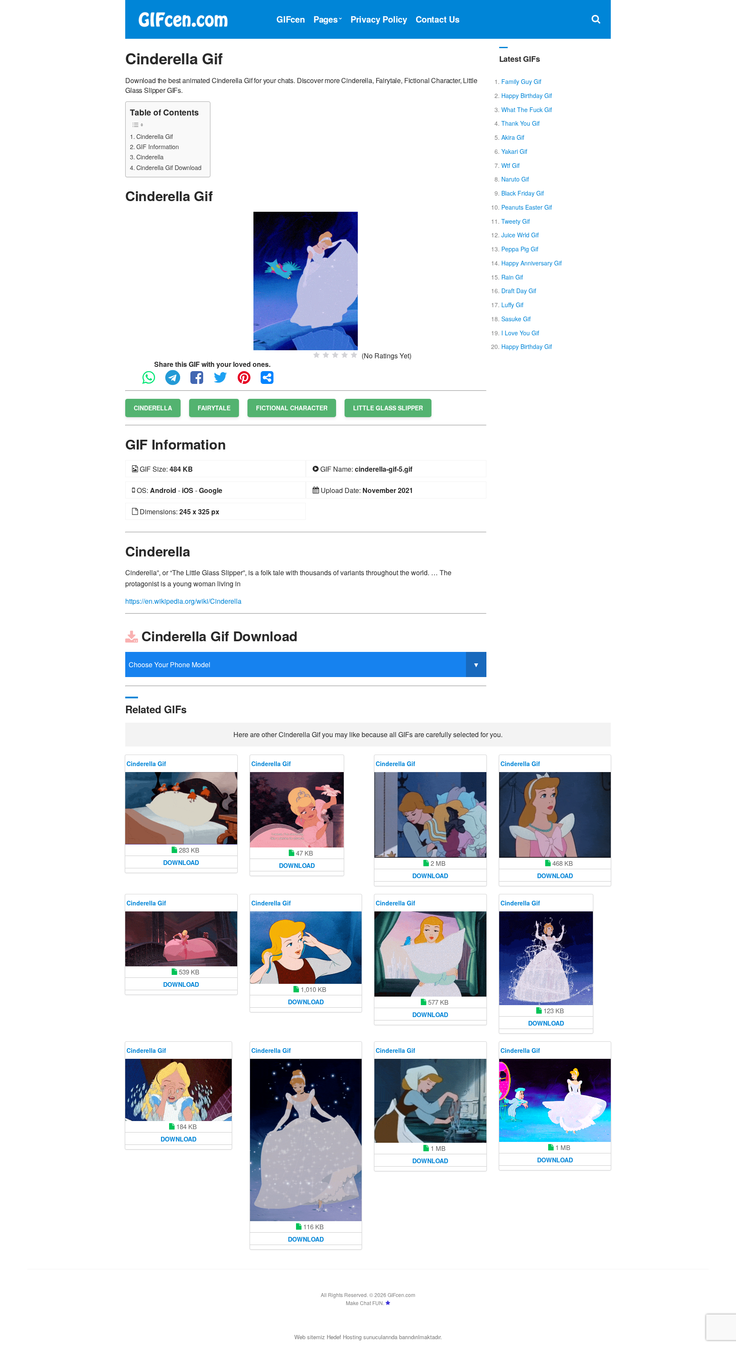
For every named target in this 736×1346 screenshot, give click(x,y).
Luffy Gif (512, 304)
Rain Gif (512, 277)
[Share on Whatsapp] (153, 381)
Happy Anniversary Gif (531, 263)
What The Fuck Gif (526, 109)
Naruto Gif (515, 179)
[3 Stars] (335, 355)
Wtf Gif (510, 165)
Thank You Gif (520, 123)
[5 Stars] (354, 355)
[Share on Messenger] (271, 381)
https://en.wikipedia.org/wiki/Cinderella (183, 601)
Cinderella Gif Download (168, 167)
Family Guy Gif (521, 81)
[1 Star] (316, 355)
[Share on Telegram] (177, 381)
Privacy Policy (379, 19)
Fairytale (214, 408)
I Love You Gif (520, 333)
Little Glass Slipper (388, 408)
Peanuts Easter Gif (526, 207)
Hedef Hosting (344, 1337)
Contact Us (438, 19)
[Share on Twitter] (224, 381)
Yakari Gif (514, 151)
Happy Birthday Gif (526, 95)
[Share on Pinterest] (248, 381)
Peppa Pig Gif (519, 249)
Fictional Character (292, 408)
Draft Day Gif (518, 290)
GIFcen (290, 19)
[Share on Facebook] (201, 381)
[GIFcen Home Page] (183, 18)
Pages (325, 19)
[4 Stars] (344, 355)
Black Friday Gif (522, 193)
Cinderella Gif (154, 136)
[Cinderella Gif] (305, 280)
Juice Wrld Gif (520, 235)
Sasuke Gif (516, 318)
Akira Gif (512, 137)
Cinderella (150, 156)
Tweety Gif (515, 221)
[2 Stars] (326, 355)
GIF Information (157, 146)
